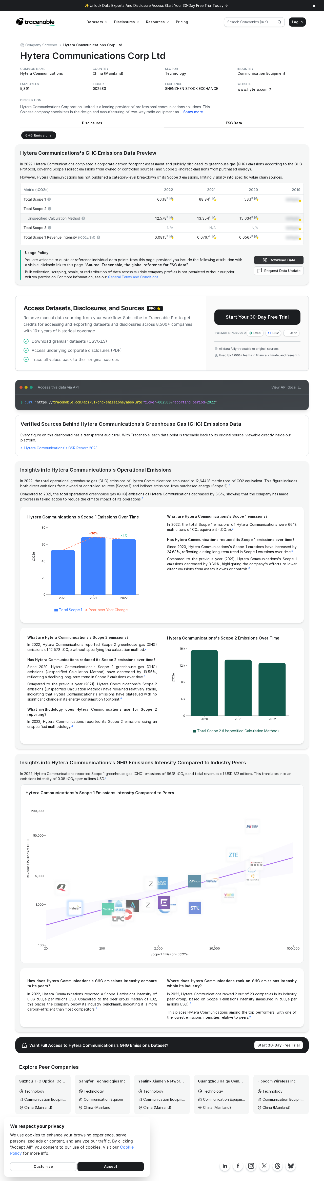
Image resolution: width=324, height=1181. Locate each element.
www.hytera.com (252, 89)
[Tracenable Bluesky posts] (291, 1166)
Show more (193, 112)
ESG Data (234, 123)
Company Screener (41, 45)
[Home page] (35, 22)
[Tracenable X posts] (264, 1166)
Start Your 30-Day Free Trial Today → (196, 5)
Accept (110, 1166)
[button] (171, 199)
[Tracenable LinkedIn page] (225, 1166)
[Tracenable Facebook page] (238, 1166)
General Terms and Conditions (133, 277)
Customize (43, 1166)
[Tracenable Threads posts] (277, 1166)
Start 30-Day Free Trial (278, 1045)
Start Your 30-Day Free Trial (257, 317)
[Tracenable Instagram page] (251, 1166)
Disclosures (92, 123)
